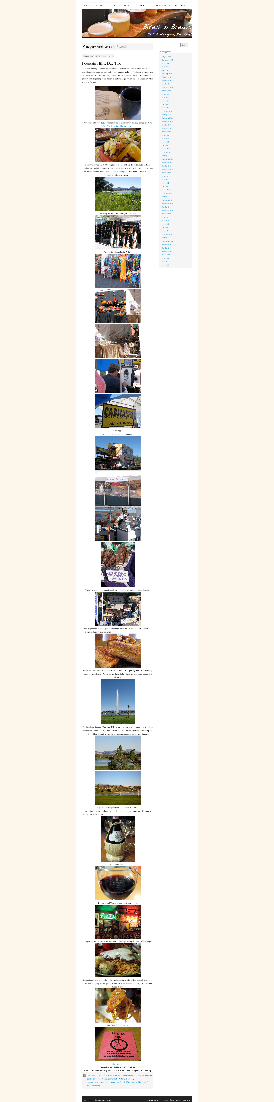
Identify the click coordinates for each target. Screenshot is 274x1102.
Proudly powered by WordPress (157, 1100)
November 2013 (167, 121)
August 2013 (166, 131)
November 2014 (167, 80)
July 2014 (165, 94)
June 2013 (165, 138)
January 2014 (166, 114)
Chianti (109, 1075)
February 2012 (167, 193)
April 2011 (165, 227)
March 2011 (166, 231)
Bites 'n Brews (88, 1100)
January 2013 (166, 155)
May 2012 (165, 183)
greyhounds (112, 1078)
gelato (89, 1078)
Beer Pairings (123, 6)
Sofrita (97, 1082)
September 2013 (167, 128)
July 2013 (165, 135)
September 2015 (167, 60)
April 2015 (165, 70)
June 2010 (165, 261)
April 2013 (165, 145)
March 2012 (166, 190)
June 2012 (165, 179)
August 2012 (166, 172)
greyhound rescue (100, 1078)
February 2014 (167, 111)
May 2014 (165, 101)
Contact (143, 6)
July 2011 (165, 217)
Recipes (180, 6)
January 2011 (166, 237)
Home (87, 6)
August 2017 (166, 56)
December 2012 (167, 159)
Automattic (186, 1100)
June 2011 (165, 220)
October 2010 (166, 248)
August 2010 (166, 255)
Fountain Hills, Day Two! (102, 63)
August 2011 (166, 214)
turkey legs (96, 1085)
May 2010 (165, 265)
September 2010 (167, 251)
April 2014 (165, 104)
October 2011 (166, 207)
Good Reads (162, 6)
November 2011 (167, 203)
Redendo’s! (117, 1063)
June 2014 (165, 97)
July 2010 (165, 258)
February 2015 (167, 73)
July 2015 (165, 63)
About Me (102, 6)
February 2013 (167, 152)
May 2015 (165, 67)
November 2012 (167, 162)
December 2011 (167, 200)
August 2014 (166, 90)
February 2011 (167, 234)
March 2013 (166, 149)
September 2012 (167, 169)
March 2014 (166, 108)
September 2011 (167, 210)
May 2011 (165, 224)
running (90, 1082)
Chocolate (117, 1075)
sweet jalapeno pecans (110, 1082)
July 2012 (165, 176)
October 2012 (166, 166)
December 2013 (167, 118)
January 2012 (166, 196)
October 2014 (166, 84)
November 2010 (167, 244)
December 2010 (167, 241)
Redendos (129, 1078)
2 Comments (147, 1075)
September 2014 (167, 87)
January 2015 (166, 77)
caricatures (101, 1075)
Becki (87, 56)
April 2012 (165, 186)
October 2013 (166, 125)
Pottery (121, 1078)
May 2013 (165, 142)
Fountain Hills (128, 1075)
